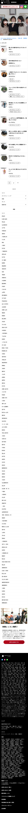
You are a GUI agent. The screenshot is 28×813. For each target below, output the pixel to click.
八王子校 (4, 392)
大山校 (3, 374)
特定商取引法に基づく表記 (7, 802)
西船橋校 (4, 266)
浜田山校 (4, 359)
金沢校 (3, 456)
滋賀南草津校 (5, 512)
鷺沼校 (3, 415)
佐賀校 (3, 591)
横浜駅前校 (4, 418)
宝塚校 (3, 550)
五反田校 (4, 307)
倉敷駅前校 (4, 567)
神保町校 (4, 277)
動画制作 (20, 734)
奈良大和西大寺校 (6, 562)
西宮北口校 (4, 547)
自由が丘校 (4, 327)
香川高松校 (4, 576)
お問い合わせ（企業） (6, 790)
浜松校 (3, 471)
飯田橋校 (4, 283)
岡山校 (3, 564)
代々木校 (4, 324)
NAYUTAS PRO (4, 728)
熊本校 (3, 597)
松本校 (3, 462)
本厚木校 (4, 438)
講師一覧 (14, 726)
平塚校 (3, 447)
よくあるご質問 (18, 727)
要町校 (3, 371)
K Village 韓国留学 (13, 783)
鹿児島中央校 (5, 600)
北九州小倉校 (5, 579)
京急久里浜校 (5, 433)
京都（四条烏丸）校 (6, 515)
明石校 (3, 559)
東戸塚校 (4, 441)
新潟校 (3, 450)
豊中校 (3, 529)
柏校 (3, 272)
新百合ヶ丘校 (5, 412)
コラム (12, 727)
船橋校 (3, 263)
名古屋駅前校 (5, 482)
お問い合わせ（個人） (6, 787)
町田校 (3, 395)
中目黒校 (4, 330)
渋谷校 (3, 321)
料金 (10, 726)
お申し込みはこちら (14, 642)
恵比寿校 (4, 318)
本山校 (3, 497)
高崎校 (3, 233)
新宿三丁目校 (5, 348)
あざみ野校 (4, 427)
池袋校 (3, 368)
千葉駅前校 (4, 251)
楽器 (16, 734)
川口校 (3, 239)
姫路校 (3, 556)
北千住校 (4, 298)
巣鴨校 (3, 365)
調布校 (3, 383)
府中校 (3, 386)
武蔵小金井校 (5, 389)
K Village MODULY (5, 784)
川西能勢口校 (5, 553)
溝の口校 (4, 403)
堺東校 (3, 538)
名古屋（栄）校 (5, 488)
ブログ (2, 727)
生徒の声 (7, 727)
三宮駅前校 (4, 541)
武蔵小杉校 (4, 397)
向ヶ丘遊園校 (5, 406)
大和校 (3, 436)
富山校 (3, 453)
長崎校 (3, 594)
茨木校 (3, 535)
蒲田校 (3, 313)
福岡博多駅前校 (5, 582)
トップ (3, 721)
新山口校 (4, 573)
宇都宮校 (4, 230)
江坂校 (3, 532)
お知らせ (19, 726)
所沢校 (3, 248)
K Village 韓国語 (4, 783)
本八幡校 (4, 260)
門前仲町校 (4, 301)
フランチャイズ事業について (8, 796)
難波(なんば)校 (5, 526)
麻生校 (3, 216)
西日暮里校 (4, 295)
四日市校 (4, 509)
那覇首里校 (4, 603)
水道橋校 (4, 280)
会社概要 (3, 808)
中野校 (3, 354)
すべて (3, 193)
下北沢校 (4, 336)
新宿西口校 (4, 351)
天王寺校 (4, 523)
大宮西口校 (4, 236)
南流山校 (4, 254)
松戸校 (3, 257)
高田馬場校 (4, 362)
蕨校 (3, 242)
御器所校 (4, 503)
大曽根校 (4, 494)
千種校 (3, 491)
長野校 (3, 459)
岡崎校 (3, 477)
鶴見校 (3, 430)
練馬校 (3, 380)
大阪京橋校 (4, 521)
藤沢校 (3, 444)
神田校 (3, 274)
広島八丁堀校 (5, 570)
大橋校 (3, 588)
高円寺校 (4, 356)
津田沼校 (4, 269)
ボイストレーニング (5, 734)
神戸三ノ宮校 (5, 544)
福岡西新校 (4, 585)
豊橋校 (3, 474)
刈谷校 (3, 479)
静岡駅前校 (4, 468)
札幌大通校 (4, 219)
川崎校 (3, 400)
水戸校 (3, 228)
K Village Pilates (21, 783)
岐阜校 (3, 465)
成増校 (3, 377)
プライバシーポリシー (6, 805)
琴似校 (3, 222)
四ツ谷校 (4, 345)
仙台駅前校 (4, 225)
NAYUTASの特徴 (4, 726)
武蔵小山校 (4, 310)
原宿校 (3, 315)
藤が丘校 (4, 500)
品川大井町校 (5, 304)
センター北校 (5, 424)
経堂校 (3, 339)
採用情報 (3, 799)
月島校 (3, 286)
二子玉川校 (4, 342)
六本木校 (4, 289)
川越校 (3, 245)
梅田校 (3, 518)
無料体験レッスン (5, 793)
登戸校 (3, 409)
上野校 (3, 292)
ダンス (3, 201)
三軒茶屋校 (4, 333)
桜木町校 (4, 421)
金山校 (3, 485)
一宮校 (3, 506)
